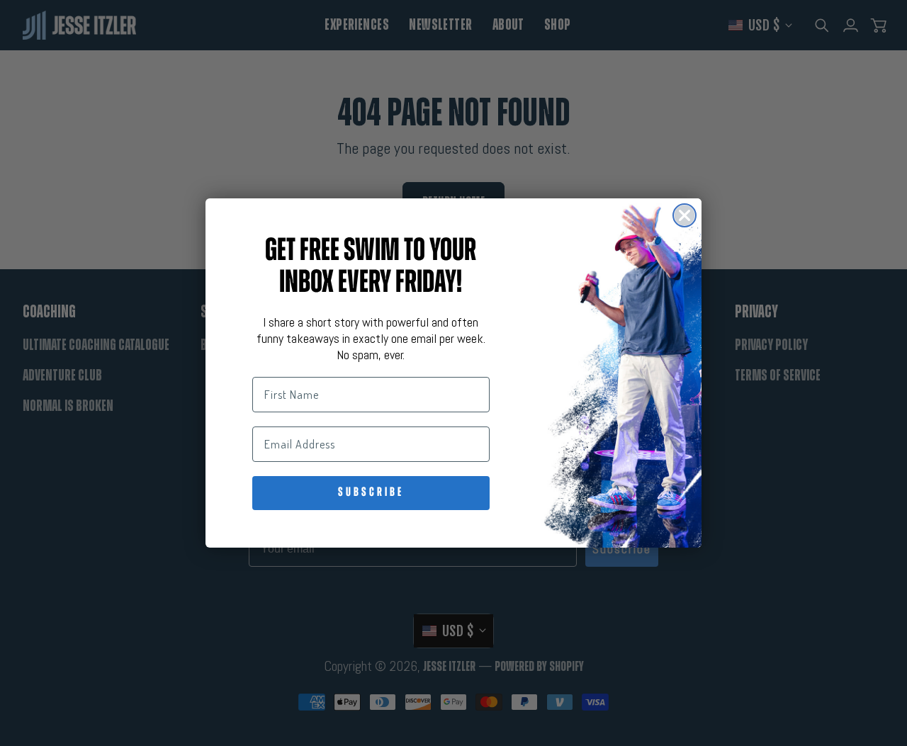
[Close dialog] (684, 215)
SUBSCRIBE (371, 493)
